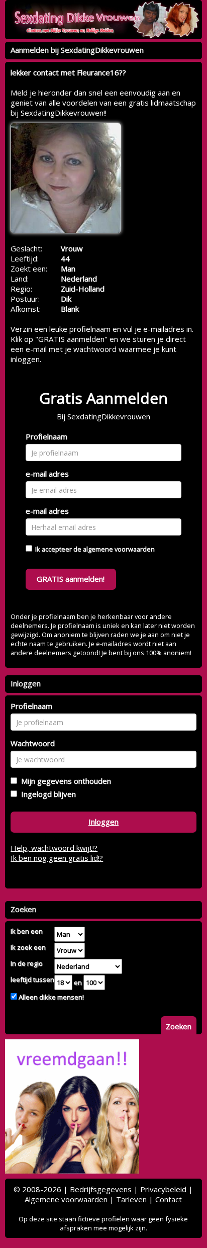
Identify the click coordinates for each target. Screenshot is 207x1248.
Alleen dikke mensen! (50, 997)
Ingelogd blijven (46, 794)
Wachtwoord (33, 743)
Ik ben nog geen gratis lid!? (57, 858)
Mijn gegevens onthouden (64, 781)
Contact (168, 1199)
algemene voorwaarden (119, 549)
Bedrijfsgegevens (101, 1189)
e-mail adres (47, 474)
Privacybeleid (163, 1189)
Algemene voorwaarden (66, 1199)
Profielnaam (46, 436)
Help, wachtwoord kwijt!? (54, 848)
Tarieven (131, 1199)
